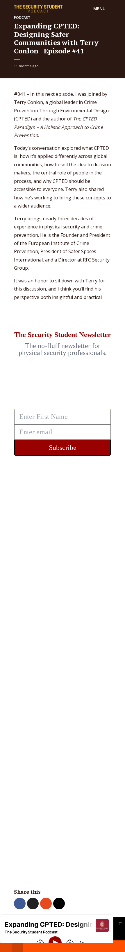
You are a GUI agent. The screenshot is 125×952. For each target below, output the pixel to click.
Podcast (22, 17)
